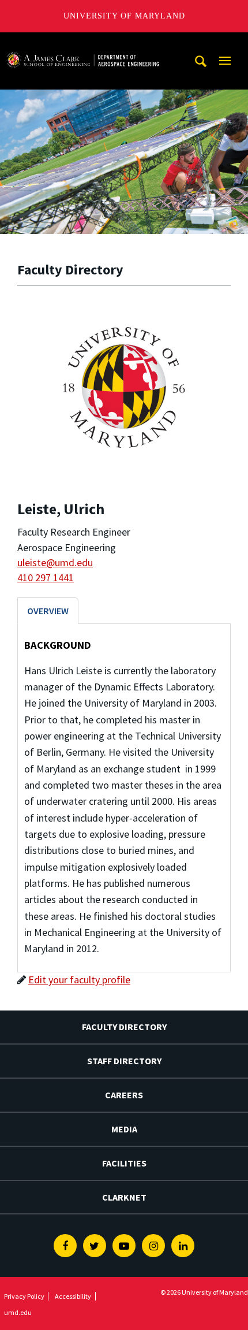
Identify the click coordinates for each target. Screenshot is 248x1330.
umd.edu (18, 1312)
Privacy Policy (24, 1296)
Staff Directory (124, 1061)
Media (124, 1129)
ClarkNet (124, 1197)
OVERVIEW (48, 610)
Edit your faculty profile (79, 979)
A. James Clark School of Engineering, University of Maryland (82, 43)
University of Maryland (124, 16)
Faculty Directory (124, 1026)
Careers (124, 1095)
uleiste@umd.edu (55, 562)
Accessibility (73, 1296)
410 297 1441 (45, 577)
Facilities (124, 1163)
